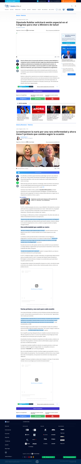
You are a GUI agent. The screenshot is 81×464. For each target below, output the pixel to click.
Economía (24, 9)
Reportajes (7, 448)
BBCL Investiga (44, 9)
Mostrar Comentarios (38, 91)
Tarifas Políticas (8, 456)
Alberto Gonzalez (21, 27)
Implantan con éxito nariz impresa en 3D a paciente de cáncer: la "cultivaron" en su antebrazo (44, 199)
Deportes (29, 9)
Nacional (12, 9)
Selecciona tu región (10, 1)
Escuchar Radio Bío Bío (69, 1)
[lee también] (25, 201)
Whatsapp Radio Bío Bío (70, 457)
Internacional (18, 9)
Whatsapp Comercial (49, 457)
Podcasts (7, 9)
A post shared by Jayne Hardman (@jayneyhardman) (37, 304)
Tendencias (34, 9)
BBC (43, 187)
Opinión (39, 9)
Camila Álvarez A (23, 137)
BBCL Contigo (51, 9)
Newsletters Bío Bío (42, 1)
